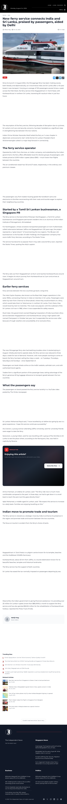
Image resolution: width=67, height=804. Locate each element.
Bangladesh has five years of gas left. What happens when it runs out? (47, 752)
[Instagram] (50, 799)
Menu (61, 10)
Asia (9, 15)
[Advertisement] (33, 110)
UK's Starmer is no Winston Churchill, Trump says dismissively (23, 665)
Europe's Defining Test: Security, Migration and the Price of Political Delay (47, 757)
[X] (47, 799)
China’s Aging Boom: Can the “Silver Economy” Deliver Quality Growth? (24, 657)
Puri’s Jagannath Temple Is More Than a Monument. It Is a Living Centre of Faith (46, 763)
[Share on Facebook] (54, 78)
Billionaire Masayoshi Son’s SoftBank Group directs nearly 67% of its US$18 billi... (17, 777)
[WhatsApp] (57, 799)
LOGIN (54, 5)
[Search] (65, 5)
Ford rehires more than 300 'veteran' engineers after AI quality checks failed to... (17, 793)
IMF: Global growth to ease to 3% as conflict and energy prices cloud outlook (17, 782)
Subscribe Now (52, 466)
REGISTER (60, 5)
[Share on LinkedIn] (60, 78)
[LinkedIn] (54, 799)
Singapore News (41, 740)
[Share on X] (57, 78)
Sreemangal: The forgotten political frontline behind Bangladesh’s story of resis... (48, 747)
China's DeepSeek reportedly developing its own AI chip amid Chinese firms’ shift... (17, 788)
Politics (38, 770)
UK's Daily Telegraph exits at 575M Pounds (17, 668)
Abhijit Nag (7, 29)
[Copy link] (63, 78)
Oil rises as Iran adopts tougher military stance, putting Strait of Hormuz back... (46, 782)
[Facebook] (44, 799)
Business (8, 770)
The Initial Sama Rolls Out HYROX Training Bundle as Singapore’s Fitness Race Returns (29, 661)
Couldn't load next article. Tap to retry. (33, 720)
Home (4, 15)
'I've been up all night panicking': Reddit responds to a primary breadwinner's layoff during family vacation (32, 672)
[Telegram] (61, 799)
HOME (49, 5)
